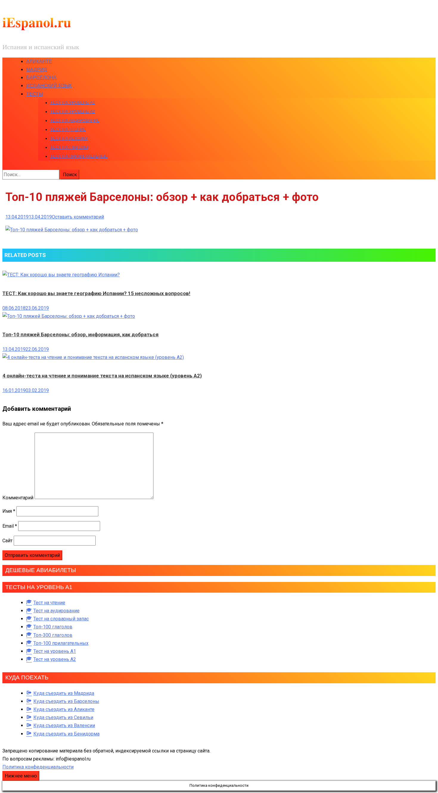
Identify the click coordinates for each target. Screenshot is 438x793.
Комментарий (17, 497)
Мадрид (36, 69)
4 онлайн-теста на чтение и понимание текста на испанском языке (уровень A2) (102, 376)
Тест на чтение (68, 129)
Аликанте (39, 61)
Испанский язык (49, 85)
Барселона (41, 77)
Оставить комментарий (78, 217)
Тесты (34, 94)
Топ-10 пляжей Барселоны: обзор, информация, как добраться (80, 334)
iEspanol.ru (36, 22)
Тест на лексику (69, 138)
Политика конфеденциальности (38, 767)
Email (9, 526)
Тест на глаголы (69, 147)
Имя (8, 511)
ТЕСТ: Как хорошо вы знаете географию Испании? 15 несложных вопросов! (96, 293)
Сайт (7, 540)
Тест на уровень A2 (72, 111)
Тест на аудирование (75, 120)
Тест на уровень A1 (72, 102)
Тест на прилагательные (79, 156)
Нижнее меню (21, 776)
